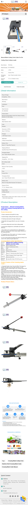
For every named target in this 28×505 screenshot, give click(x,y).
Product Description (20, 86)
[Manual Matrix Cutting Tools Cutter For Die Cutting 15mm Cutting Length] (13, 30)
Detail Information (7, 86)
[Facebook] (13, 496)
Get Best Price (7, 82)
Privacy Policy (4, 500)
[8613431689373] (15, 496)
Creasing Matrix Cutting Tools (15, 460)
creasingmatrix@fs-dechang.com (10, 492)
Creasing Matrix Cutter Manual (10, 467)
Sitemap (10, 500)
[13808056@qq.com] (18, 496)
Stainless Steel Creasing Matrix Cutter (11, 463)
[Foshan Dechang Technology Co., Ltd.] (14, 2)
